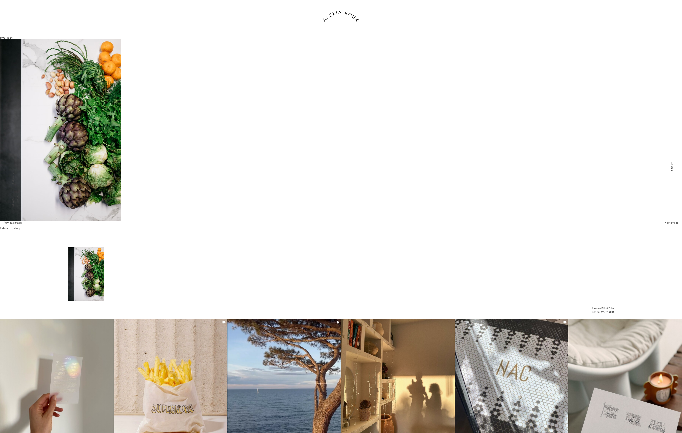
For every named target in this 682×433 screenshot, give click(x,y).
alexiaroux (341, 16)
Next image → (673, 222)
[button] (57, 376)
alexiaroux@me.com (273, 262)
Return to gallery (10, 228)
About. (672, 166)
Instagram (17, 202)
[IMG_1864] (341, 130)
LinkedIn (13, 203)
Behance (13, 178)
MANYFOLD (607, 312)
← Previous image (11, 222)
